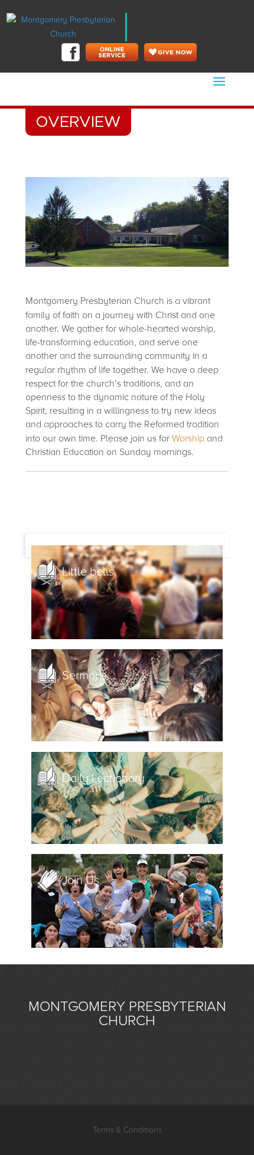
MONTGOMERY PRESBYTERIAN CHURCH (127, 1013)
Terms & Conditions (127, 1130)
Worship (188, 438)
